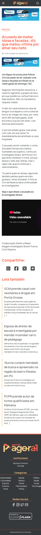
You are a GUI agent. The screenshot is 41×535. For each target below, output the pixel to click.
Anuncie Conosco (20, 463)
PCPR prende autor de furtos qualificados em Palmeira (19, 400)
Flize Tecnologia (26, 532)
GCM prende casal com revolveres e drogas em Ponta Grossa (19, 293)
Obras (21, 483)
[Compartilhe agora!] (8, 268)
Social (36, 483)
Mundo (21, 478)
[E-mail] (26, 504)
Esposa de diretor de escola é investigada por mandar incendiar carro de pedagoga (20, 332)
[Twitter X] (22, 504)
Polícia (6, 29)
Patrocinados (21, 486)
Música (21, 480)
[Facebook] (13, 504)
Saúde (36, 480)
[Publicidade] (20, 14)
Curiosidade (6, 480)
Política (36, 478)
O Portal (20, 466)
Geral (5, 489)
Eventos (5, 486)
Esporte (5, 483)
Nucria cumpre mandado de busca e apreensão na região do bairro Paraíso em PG (21, 369)
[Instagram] (18, 504)
